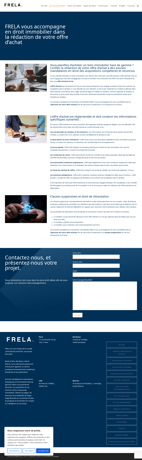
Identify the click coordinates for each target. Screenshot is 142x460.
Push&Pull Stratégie (51, 456)
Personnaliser (14, 451)
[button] (137, 6)
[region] (28, 441)
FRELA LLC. (19, 456)
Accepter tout (43, 451)
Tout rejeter (29, 451)
